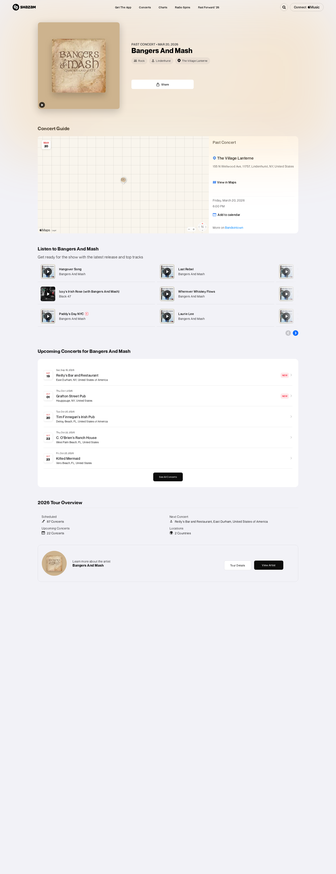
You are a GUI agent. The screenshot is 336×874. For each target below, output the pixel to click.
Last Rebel (185, 269)
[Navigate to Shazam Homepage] (24, 7)
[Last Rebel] (167, 272)
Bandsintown (234, 227)
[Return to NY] (286, 272)
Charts (163, 7)
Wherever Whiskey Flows (196, 291)
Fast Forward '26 (208, 7)
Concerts (145, 7)
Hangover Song (70, 269)
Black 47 (65, 296)
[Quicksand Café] (286, 316)
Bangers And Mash (72, 274)
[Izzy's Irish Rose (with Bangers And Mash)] (48, 294)
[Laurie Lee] (167, 316)
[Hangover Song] (48, 272)
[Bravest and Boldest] (286, 294)
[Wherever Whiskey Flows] (167, 294)
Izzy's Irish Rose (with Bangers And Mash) (89, 291)
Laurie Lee (186, 314)
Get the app (123, 7)
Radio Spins (182, 7)
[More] (148, 271)
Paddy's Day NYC (71, 314)
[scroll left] (288, 333)
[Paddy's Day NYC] (48, 316)
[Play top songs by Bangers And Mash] (42, 105)
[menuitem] (123, 7)
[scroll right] (295, 333)
